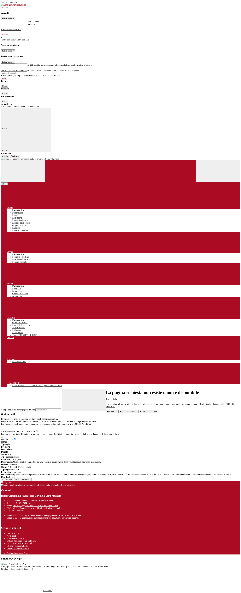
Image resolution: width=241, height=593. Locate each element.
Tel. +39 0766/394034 (20, 503)
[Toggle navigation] (23, 171)
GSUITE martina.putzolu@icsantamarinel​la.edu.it (46, 518)
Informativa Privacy (15, 538)
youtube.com (7, 439)
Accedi (5, 8)
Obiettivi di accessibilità (17, 546)
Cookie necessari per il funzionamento (18, 431)
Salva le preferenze (23, 480)
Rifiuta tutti (128, 411)
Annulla (5, 156)
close (4, 184)
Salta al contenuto (9, 2)
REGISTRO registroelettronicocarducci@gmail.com (47, 515)
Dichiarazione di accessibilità (19, 543)
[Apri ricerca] (218, 171)
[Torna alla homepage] (120, 159)
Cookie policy (13, 533)
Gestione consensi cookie (18, 548)
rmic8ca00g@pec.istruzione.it (36, 508)
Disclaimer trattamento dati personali (17, 569)
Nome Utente (33, 21)
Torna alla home (113, 399)
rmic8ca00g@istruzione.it (35, 505)
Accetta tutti (148, 411)
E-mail (30, 65)
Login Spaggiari (73, 70)
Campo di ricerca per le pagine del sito (18, 409)
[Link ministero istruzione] (13, 5)
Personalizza (112, 411)
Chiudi (4, 86)
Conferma (15, 156)
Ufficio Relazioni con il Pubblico (21, 541)
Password (31, 24)
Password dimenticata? (11, 29)
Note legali (11, 536)
